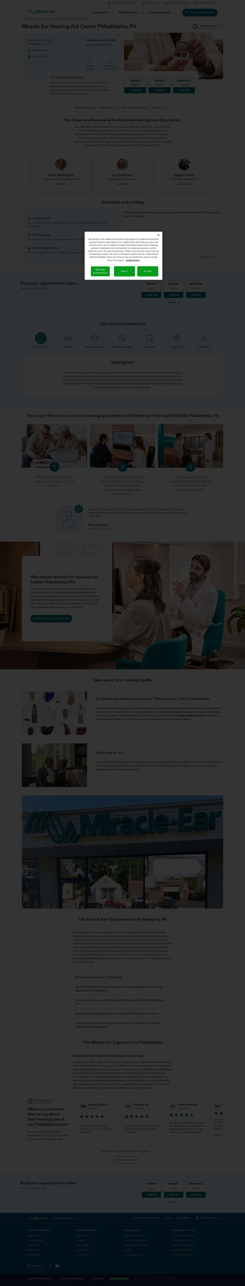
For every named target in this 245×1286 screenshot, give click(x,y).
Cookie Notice (132, 260)
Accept (148, 271)
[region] (123, 256)
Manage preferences (100, 271)
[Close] (158, 235)
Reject (124, 271)
